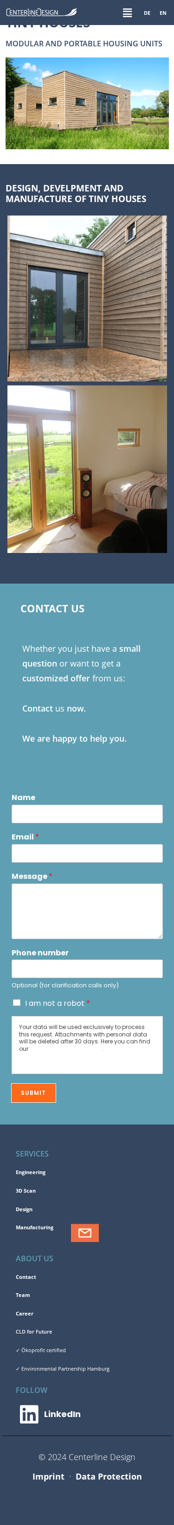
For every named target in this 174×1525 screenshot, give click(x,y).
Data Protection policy (66, 1049)
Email (25, 837)
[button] (127, 12)
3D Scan (26, 1190)
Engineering (30, 1172)
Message (32, 877)
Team (23, 1294)
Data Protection (109, 1476)
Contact (26, 1276)
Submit (33, 1093)
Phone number (40, 953)
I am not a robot (57, 1003)
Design (24, 1209)
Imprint (48, 1476)
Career (24, 1313)
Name (23, 798)
